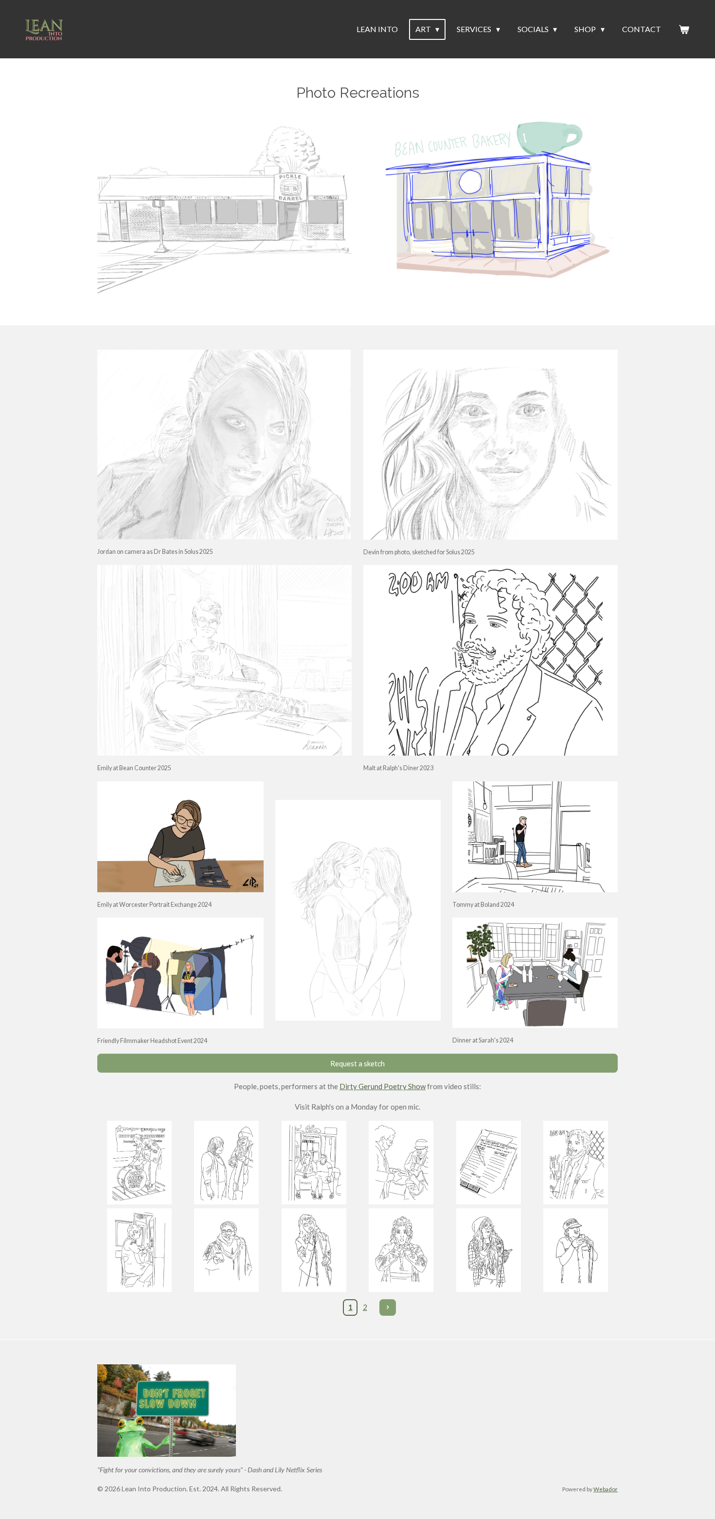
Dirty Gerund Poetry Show (383, 1086)
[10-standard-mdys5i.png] (401, 1250)
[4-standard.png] (401, 1163)
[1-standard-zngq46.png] (139, 1163)
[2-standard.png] (226, 1163)
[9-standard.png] (314, 1250)
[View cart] (684, 29)
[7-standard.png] (139, 1250)
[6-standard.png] (576, 1163)
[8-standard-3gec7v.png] (226, 1250)
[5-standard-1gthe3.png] (489, 1163)
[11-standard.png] (489, 1250)
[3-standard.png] (314, 1163)
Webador (605, 1488)
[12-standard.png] (576, 1250)
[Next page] (387, 1307)
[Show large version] (224, 660)
